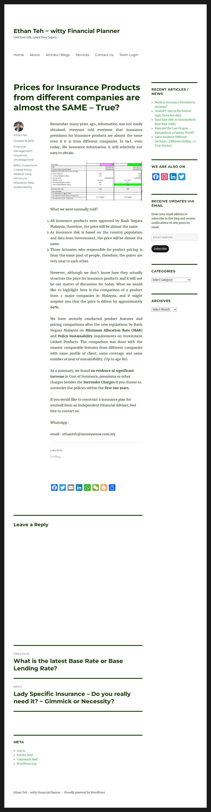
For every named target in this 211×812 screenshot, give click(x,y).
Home (19, 55)
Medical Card (22, 174)
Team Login (128, 55)
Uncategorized (24, 159)
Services (82, 55)
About (35, 55)
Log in (21, 750)
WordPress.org (26, 763)
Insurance (20, 155)
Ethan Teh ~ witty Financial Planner (67, 30)
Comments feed (27, 759)
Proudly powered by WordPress (84, 792)
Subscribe (160, 249)
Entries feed (25, 755)
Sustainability (23, 187)
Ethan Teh (20, 135)
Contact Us (104, 55)
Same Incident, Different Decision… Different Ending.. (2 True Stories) (175, 141)
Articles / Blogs (58, 55)
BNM (17, 165)
